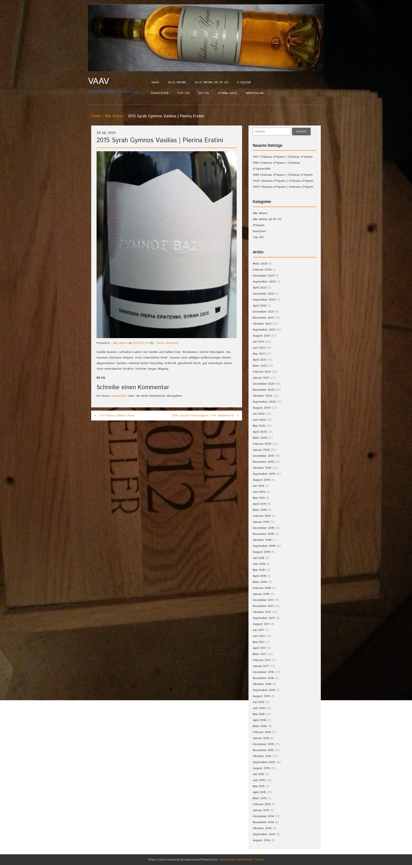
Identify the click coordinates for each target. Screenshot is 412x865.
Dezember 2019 (263, 456)
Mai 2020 (259, 426)
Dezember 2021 (263, 312)
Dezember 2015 (263, 744)
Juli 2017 (258, 630)
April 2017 (259, 648)
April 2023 (260, 288)
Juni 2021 (259, 348)
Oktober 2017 (262, 612)
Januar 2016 (261, 738)
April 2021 (259, 360)
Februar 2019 (262, 516)
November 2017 (263, 606)
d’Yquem (244, 82)
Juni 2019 (259, 492)
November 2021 (263, 318)
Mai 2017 (259, 642)
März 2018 (260, 582)
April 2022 (260, 306)
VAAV (155, 82)
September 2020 (264, 402)
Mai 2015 (259, 786)
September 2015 (264, 762)
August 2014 (261, 840)
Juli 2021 (258, 342)
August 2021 (261, 336)
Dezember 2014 (263, 816)
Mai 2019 (259, 498)
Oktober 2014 (262, 828)
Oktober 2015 (262, 756)
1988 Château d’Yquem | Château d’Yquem (283, 175)
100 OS (203, 93)
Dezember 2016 (263, 672)
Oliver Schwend (167, 343)
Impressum (255, 93)
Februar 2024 (262, 270)
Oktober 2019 (262, 468)
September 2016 (264, 690)
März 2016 (260, 726)
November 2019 (263, 462)
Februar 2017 (262, 660)
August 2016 (261, 696)
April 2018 (259, 576)
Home (96, 116)
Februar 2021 (262, 372)
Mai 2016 (259, 714)
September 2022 (264, 300)
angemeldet (119, 396)
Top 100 (183, 93)
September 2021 (264, 330)
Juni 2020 (259, 420)
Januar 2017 (261, 666)
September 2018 (264, 546)
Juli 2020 (259, 414)
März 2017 (260, 654)
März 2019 (260, 510)
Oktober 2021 (262, 324)
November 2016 (263, 678)
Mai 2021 (259, 354)
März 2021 (260, 366)
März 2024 (260, 264)
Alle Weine (177, 82)
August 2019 (261, 480)
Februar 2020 (262, 444)
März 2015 (260, 798)
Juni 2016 (259, 708)
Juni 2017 (259, 636)
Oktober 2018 (262, 540)
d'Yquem (258, 225)
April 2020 (260, 432)
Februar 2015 (262, 804)
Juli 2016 (258, 702)
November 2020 (263, 390)
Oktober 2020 (262, 396)
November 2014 (263, 822)
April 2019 (259, 504)
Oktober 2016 (262, 684)
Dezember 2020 (264, 384)
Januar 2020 (261, 450)
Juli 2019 (258, 486)
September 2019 (264, 474)
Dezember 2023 (264, 276)
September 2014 (264, 834)
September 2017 (264, 618)
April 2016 (259, 720)
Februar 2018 (262, 588)
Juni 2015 (259, 780)
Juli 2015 (258, 774)
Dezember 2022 (264, 294)
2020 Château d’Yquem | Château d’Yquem (283, 181)
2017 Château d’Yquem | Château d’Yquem (283, 157)
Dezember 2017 (263, 600)
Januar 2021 (261, 378)
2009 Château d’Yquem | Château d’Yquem (283, 187)
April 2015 (259, 792)
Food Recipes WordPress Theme (241, 859)
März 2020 (260, 438)
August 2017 (261, 624)
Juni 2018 (259, 564)
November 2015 (263, 750)
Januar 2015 (261, 810)
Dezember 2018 (263, 528)
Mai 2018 (259, 570)
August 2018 (261, 552)
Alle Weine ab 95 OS (212, 82)
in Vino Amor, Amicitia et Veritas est (113, 85)
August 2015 (261, 768)
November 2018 (263, 534)
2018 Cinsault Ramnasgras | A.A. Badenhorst (202, 415)
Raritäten (160, 93)
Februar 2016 (262, 732)
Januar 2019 (261, 522)
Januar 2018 (261, 594)
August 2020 (262, 408)
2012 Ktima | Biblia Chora (116, 415)
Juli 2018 (258, 558)
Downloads (227, 93)
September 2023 (264, 282)
